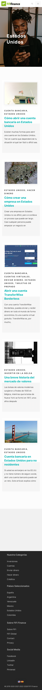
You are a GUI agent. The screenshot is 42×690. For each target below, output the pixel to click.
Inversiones (12, 561)
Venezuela (11, 601)
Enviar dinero (13, 280)
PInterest (11, 669)
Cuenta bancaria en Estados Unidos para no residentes (20, 460)
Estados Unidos (15, 114)
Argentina (11, 597)
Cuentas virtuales (17, 277)
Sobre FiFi (11, 629)
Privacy (10, 643)
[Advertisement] (21, 530)
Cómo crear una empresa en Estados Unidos (18, 201)
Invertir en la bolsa (18, 373)
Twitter (10, 665)
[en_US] (19, 682)
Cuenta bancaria (15, 111)
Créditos (11, 579)
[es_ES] (22, 682)
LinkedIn (11, 660)
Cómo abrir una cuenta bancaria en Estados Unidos (20, 122)
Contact (10, 638)
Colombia (11, 615)
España (10, 592)
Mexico (10, 606)
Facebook (11, 656)
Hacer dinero (13, 575)
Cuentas (11, 566)
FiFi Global (11, 634)
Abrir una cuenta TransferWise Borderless (15, 294)
